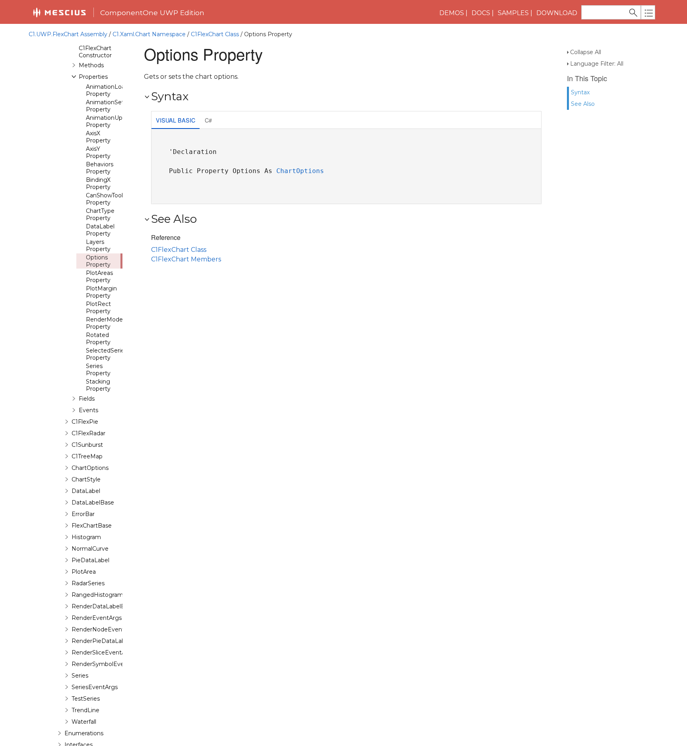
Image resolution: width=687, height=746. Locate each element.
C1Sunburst (87, 444)
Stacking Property (98, 385)
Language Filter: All (596, 63)
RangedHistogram (97, 594)
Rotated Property (98, 338)
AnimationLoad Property (107, 90)
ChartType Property (100, 214)
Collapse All (585, 52)
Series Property (98, 369)
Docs (481, 13)
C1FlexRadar (88, 433)
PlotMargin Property (101, 292)
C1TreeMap (87, 456)
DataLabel (86, 491)
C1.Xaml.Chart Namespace (149, 34)
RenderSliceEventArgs (103, 652)
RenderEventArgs (97, 617)
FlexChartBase (92, 525)
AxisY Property (98, 152)
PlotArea (84, 571)
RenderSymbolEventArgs (107, 664)
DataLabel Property (100, 230)
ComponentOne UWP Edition (152, 12)
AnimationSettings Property (112, 106)
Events (88, 410)
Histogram (86, 537)
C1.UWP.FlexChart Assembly (68, 34)
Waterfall (84, 721)
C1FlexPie (85, 421)
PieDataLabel (90, 560)
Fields (87, 398)
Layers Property (98, 245)
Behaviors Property (99, 168)
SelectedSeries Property (106, 354)
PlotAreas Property (99, 276)
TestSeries (86, 698)
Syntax (580, 92)
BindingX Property (98, 183)
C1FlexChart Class (215, 34)
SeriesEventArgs (95, 687)
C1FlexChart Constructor (95, 52)
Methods (91, 65)
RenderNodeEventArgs (104, 629)
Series (80, 675)
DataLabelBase (93, 502)
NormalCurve (90, 548)
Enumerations (83, 733)
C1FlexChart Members (186, 259)
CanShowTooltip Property (108, 199)
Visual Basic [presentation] (175, 120)
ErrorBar (83, 514)
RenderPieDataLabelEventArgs (115, 641)
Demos (451, 13)
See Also (583, 103)
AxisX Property (98, 137)
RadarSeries (88, 583)
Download (556, 13)
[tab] (175, 121)
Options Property (98, 261)
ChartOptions (90, 467)
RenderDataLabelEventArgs (111, 606)
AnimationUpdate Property (110, 121)
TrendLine (85, 710)
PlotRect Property (98, 307)
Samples (513, 13)
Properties (93, 76)
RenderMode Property (104, 323)
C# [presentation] (208, 120)
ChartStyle (86, 479)
